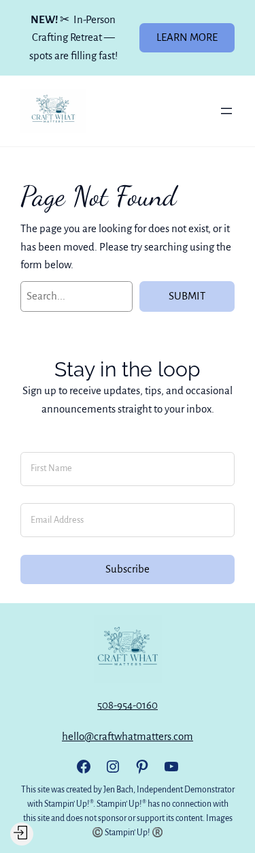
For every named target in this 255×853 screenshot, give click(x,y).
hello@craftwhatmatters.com (127, 736)
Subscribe (127, 569)
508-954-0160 (127, 705)
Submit (187, 296)
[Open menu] (226, 111)
